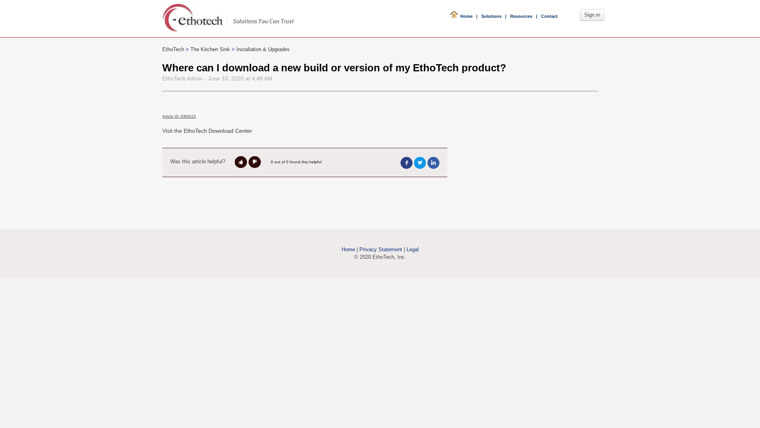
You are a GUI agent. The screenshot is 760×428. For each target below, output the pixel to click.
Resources (521, 16)
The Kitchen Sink (210, 49)
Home (465, 16)
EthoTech (173, 49)
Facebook (406, 163)
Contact (549, 16)
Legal (413, 249)
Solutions (491, 16)
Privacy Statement (380, 249)
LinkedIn (433, 163)
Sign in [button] (592, 15)
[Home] (231, 16)
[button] (241, 162)
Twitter (420, 163)
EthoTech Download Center (218, 131)
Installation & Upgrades (263, 49)
